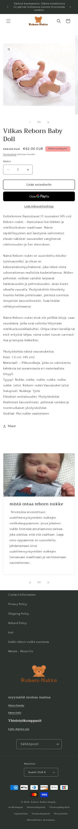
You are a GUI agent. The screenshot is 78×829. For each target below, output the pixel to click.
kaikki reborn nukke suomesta (28, 642)
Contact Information (22, 594)
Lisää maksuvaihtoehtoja (39, 206)
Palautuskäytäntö (36, 807)
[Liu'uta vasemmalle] (30, 122)
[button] (8, 21)
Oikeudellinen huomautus (41, 820)
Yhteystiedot (61, 814)
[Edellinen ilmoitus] (7, 6)
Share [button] (12, 426)
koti (10, 632)
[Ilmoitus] (70, 6)
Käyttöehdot (21, 814)
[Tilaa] (57, 744)
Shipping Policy (18, 613)
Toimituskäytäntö (41, 814)
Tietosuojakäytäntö (59, 807)
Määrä (7, 161)
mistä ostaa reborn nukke (36, 504)
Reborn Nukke (39, 802)
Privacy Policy (17, 604)
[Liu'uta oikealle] (48, 122)
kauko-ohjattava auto (18, 729)
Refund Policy (17, 623)
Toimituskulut (9, 154)
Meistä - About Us (20, 651)
